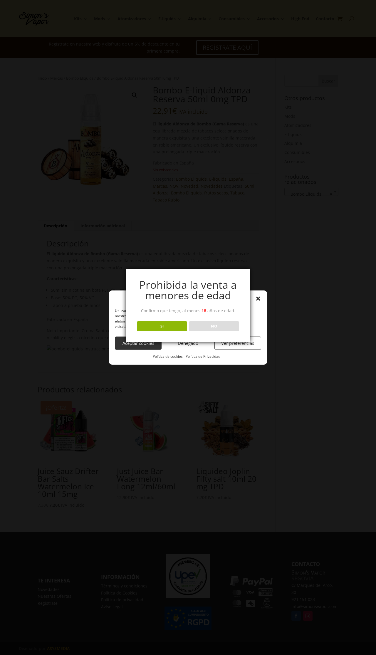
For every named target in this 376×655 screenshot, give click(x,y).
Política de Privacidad (203, 356)
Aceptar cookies (138, 343)
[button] (258, 299)
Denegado (188, 343)
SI (162, 326)
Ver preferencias (237, 343)
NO (214, 326)
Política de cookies (168, 356)
